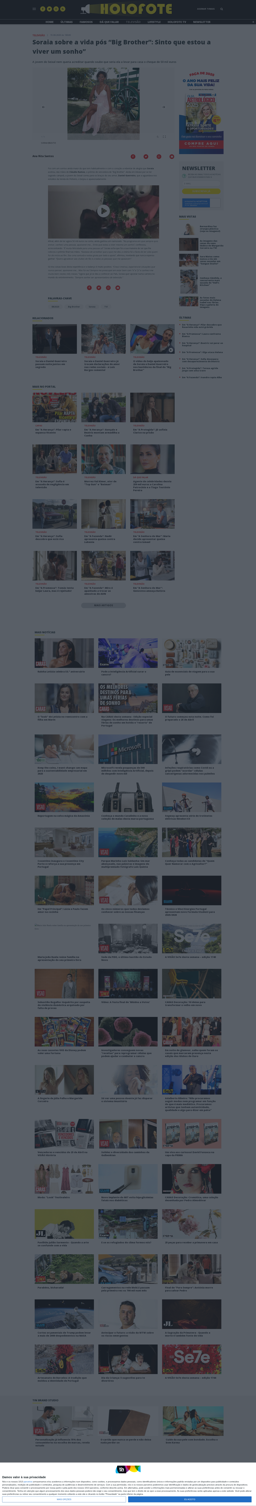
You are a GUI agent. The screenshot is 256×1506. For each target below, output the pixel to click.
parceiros (28, 1482)
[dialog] (128, 1484)
